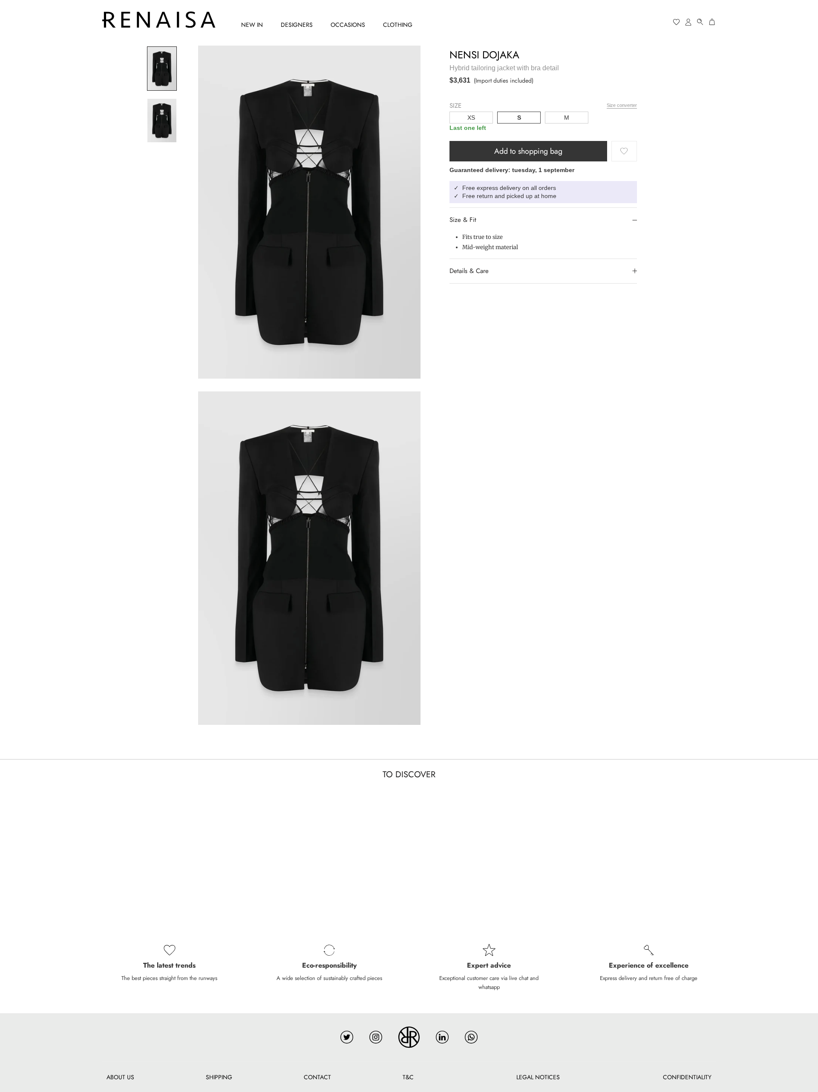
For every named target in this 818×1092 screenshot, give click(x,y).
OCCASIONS (348, 24)
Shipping (219, 1077)
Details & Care (469, 271)
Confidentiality (687, 1077)
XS (471, 117)
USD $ (643, 22)
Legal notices (538, 1077)
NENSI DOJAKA (484, 54)
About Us (120, 1077)
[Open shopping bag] (712, 22)
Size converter (622, 104)
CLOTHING (397, 24)
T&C (408, 1077)
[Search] (700, 22)
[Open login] (688, 22)
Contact (317, 1077)
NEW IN (252, 24)
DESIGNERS (297, 24)
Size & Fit (462, 219)
